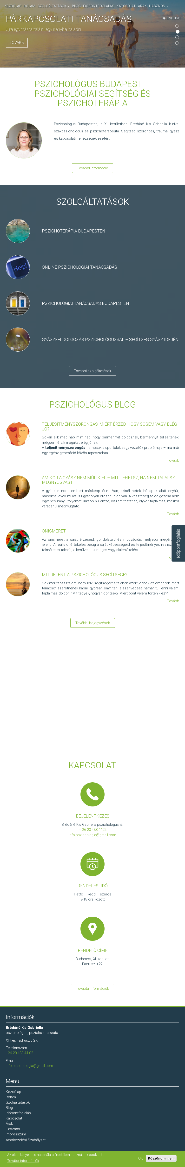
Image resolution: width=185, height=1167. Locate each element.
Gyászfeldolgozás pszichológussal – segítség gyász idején (110, 339)
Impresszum (16, 1134)
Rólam (29, 6)
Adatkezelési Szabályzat (26, 1140)
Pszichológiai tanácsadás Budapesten (85, 303)
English (173, 18)
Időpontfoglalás (98, 6)
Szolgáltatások (52, 6)
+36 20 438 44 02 (19, 1053)
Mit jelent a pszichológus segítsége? (84, 574)
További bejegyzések (92, 623)
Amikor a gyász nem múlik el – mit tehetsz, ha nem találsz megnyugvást (108, 480)
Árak (142, 6)
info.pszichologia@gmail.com (92, 835)
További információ (92, 168)
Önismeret (54, 530)
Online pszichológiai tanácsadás (79, 267)
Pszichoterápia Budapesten (73, 230)
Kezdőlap (13, 6)
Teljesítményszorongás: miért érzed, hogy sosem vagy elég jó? (109, 426)
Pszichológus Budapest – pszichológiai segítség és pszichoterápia (92, 93)
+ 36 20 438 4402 (92, 829)
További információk (92, 988)
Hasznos (157, 6)
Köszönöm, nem (161, 1158)
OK (140, 1158)
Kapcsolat (126, 6)
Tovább (17, 42)
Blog (76, 6)
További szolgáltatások (92, 371)
